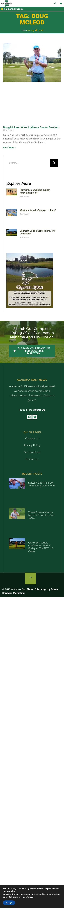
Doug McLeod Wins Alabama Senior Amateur (31, 127)
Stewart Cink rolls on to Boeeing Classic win (41, 484)
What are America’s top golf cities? (38, 210)
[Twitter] (34, 417)
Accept (9, 903)
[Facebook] (29, 417)
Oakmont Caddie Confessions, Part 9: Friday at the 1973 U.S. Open (41, 547)
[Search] (54, 163)
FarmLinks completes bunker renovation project (35, 191)
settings (28, 897)
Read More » (9, 147)
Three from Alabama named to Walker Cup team (41, 515)
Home (24, 30)
